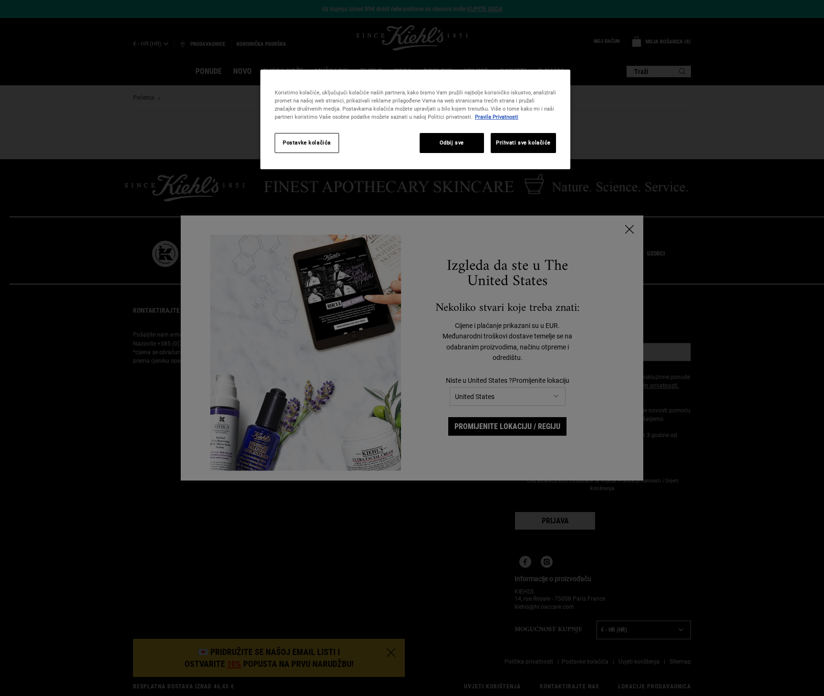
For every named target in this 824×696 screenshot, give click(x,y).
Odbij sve (452, 142)
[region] (415, 119)
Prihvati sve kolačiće (523, 142)
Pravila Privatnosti (496, 116)
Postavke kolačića (307, 142)
